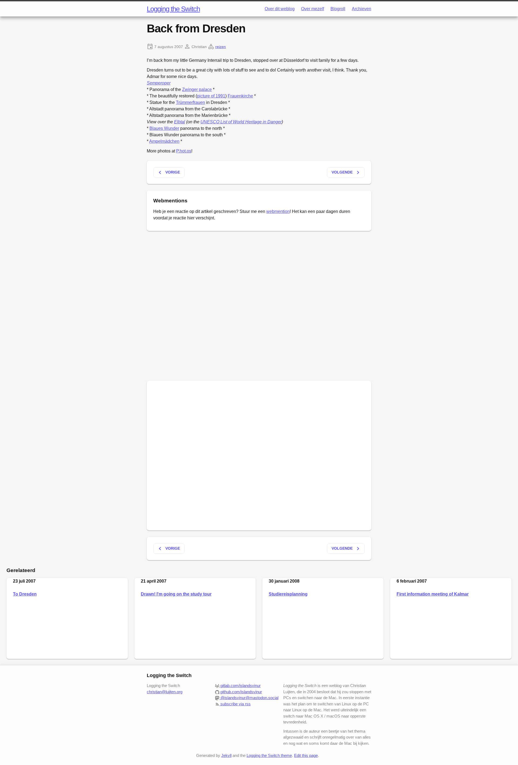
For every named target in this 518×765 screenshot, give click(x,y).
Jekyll (226, 755)
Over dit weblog (280, 8)
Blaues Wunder (164, 128)
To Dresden (25, 594)
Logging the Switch (173, 9)
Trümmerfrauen (190, 102)
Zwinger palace (197, 89)
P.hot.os (183, 151)
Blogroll (337, 8)
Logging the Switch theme (269, 755)
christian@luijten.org (164, 691)
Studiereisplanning (288, 594)
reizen (220, 47)
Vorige (168, 172)
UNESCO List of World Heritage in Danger (241, 122)
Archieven (361, 8)
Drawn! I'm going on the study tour (176, 594)
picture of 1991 (211, 96)
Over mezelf (312, 8)
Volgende (346, 172)
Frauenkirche (240, 96)
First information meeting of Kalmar (433, 594)
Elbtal (179, 122)
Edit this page (306, 755)
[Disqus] (259, 304)
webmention (278, 211)
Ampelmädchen (164, 141)
